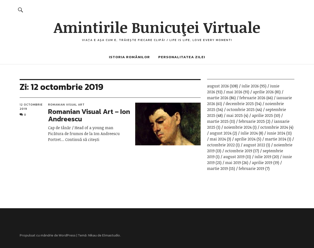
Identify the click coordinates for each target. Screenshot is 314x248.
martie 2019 (217, 168)
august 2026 (218, 86)
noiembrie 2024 (238, 127)
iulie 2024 (249, 133)
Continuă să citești (82, 139)
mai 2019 (233, 162)
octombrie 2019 (238, 150)
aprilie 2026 (263, 92)
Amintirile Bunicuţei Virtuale (157, 27)
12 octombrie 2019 (31, 106)
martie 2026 (217, 97)
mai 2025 (234, 115)
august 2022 (254, 145)
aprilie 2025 (262, 115)
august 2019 (234, 156)
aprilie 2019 (262, 162)
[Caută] (20, 9)
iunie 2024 (276, 133)
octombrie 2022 (221, 145)
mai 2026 (234, 92)
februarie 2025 (252, 121)
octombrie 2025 (241, 109)
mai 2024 (218, 139)
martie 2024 (275, 139)
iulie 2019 (263, 156)
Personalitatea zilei (181, 57)
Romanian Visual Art (66, 104)
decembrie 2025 (240, 103)
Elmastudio (111, 235)
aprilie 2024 (245, 139)
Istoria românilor (129, 57)
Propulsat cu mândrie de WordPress (48, 235)
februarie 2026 (252, 97)
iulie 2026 (250, 86)
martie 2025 (218, 121)
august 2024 (221, 133)
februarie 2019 (251, 168)
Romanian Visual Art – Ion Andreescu (89, 115)
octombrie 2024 (274, 127)
